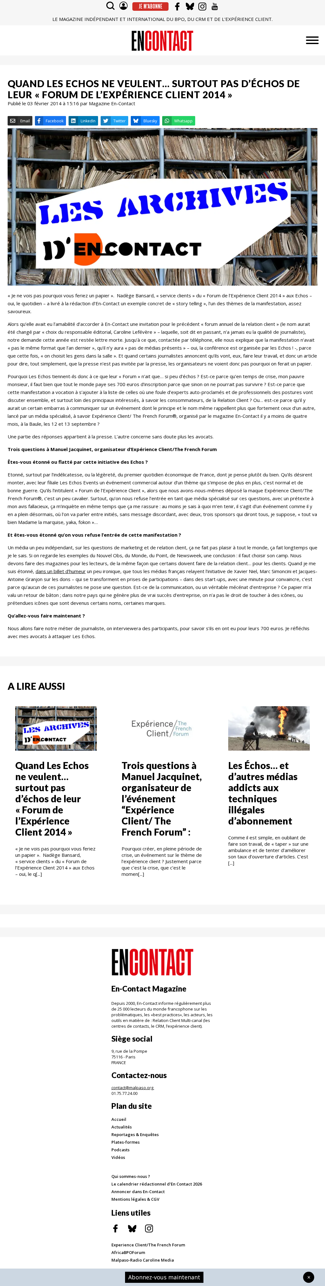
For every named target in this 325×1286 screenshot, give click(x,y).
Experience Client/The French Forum (148, 1245)
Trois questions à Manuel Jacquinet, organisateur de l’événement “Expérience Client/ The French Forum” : (162, 798)
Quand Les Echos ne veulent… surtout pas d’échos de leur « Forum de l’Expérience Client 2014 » (52, 798)
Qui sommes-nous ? (130, 1176)
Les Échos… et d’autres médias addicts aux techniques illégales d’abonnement (263, 792)
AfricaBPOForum (128, 1252)
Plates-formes (125, 1142)
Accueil (118, 1119)
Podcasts (120, 1150)
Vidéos (118, 1157)
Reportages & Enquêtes (135, 1134)
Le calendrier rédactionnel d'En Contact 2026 (156, 1184)
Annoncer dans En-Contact (138, 1191)
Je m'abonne (150, 6)
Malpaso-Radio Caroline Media (142, 1260)
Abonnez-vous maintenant (164, 1277)
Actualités (121, 1127)
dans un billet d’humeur (61, 571)
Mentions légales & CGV (135, 1199)
